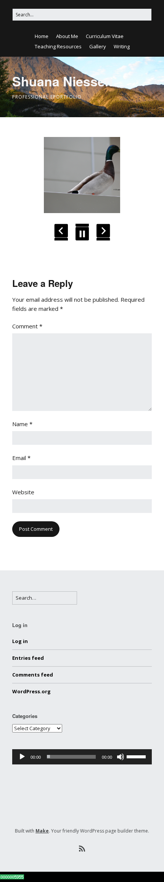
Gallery (97, 46)
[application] (82, 756)
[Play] (22, 757)
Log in (20, 641)
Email (21, 458)
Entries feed (28, 657)
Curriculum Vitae (105, 36)
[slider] (137, 756)
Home (41, 36)
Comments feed (32, 674)
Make (42, 831)
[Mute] (120, 757)
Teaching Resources (58, 46)
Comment (27, 326)
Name (22, 424)
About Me (67, 36)
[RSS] (82, 849)
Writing (122, 46)
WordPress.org (31, 691)
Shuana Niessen (62, 81)
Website (23, 492)
